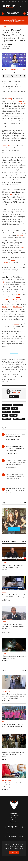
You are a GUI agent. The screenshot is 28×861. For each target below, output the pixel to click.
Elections (5, 408)
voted (3, 282)
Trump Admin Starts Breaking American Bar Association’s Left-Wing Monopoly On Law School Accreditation (14, 696)
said (11, 195)
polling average (21, 235)
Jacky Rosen (6, 412)
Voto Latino (18, 101)
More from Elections (9, 542)
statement (6, 145)
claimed (23, 104)
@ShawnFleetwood (17, 392)
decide (22, 248)
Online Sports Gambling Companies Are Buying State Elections (14, 657)
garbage (14, 408)
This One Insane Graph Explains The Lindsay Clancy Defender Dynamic (13, 725)
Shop (3, 503)
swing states (6, 418)
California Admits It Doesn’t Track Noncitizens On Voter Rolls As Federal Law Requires (13, 626)
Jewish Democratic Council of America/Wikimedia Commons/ (11, 69)
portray (13, 260)
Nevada (4, 415)
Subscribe (14, 852)
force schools (17, 307)
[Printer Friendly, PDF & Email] (24, 76)
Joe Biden (16, 412)
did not (16, 324)
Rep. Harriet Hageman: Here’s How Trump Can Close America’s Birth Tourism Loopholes (12, 785)
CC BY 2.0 (24, 69)
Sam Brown (13, 415)
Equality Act (15, 299)
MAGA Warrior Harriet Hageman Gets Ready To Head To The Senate (13, 566)
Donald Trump (18, 405)
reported (18, 294)
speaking (9, 99)
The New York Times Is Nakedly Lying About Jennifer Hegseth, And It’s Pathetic (13, 755)
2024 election (6, 405)
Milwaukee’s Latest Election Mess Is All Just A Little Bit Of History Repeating (13, 596)
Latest (4, 670)
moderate (5, 262)
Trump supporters (18, 418)
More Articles (13, 396)
